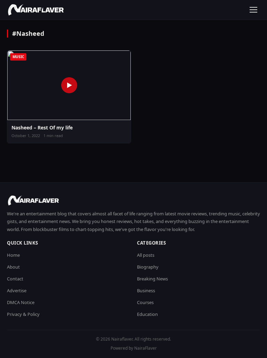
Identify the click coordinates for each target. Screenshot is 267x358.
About (13, 267)
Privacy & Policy (23, 314)
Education (147, 314)
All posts (145, 255)
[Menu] (253, 9)
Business (146, 290)
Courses (145, 302)
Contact (15, 279)
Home (13, 255)
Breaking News (152, 279)
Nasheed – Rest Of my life (42, 127)
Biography (148, 267)
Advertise (16, 290)
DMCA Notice (20, 302)
